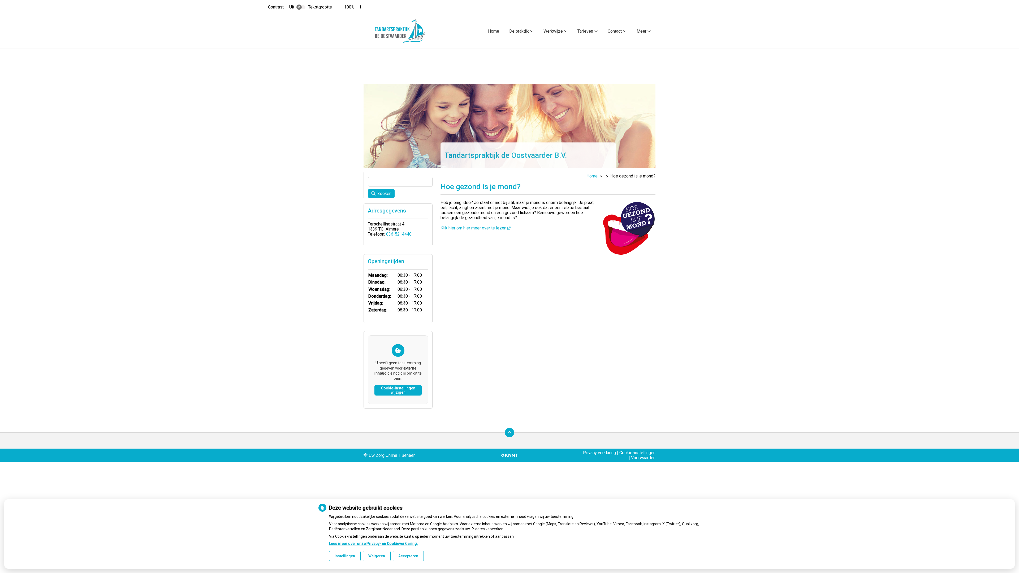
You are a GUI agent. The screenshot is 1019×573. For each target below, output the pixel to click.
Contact (615, 31)
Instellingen (345, 556)
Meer (641, 31)
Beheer (408, 455)
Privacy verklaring (599, 452)
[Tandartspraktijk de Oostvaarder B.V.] (400, 31)
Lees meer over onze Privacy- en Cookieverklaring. (373, 543)
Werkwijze (553, 31)
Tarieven (585, 31)
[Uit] (300, 7)
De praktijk (519, 31)
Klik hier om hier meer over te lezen (473, 228)
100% (349, 7)
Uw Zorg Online (383, 455)
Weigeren (376, 556)
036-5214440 (399, 234)
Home (493, 31)
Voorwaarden (643, 457)
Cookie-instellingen (637, 452)
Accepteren (408, 556)
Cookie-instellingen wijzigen (398, 390)
